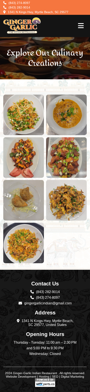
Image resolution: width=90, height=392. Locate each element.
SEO (55, 376)
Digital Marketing (72, 376)
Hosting (44, 376)
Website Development (21, 376)
